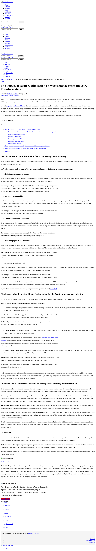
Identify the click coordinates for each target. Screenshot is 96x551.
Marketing (8, 12)
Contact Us (92, 542)
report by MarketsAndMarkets (16, 106)
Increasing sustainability (14, 136)
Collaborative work (90, 540)
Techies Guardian (12, 94)
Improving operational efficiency (16, 141)
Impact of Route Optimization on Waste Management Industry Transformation (25, 148)
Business (7, 13)
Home (2, 79)
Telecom (7, 7)
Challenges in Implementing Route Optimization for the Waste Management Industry (27, 146)
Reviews (7, 18)
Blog (7, 79)
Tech (6, 5)
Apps (6, 10)
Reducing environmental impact (16, 134)
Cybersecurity (9, 15)
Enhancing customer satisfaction (16, 138)
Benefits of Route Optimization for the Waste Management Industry (22, 129)
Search (21, 22)
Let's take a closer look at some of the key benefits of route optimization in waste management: (32, 132)
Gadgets (7, 8)
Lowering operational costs (15, 143)
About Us (92, 539)
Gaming (7, 17)
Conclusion (7, 151)
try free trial (53, 289)
